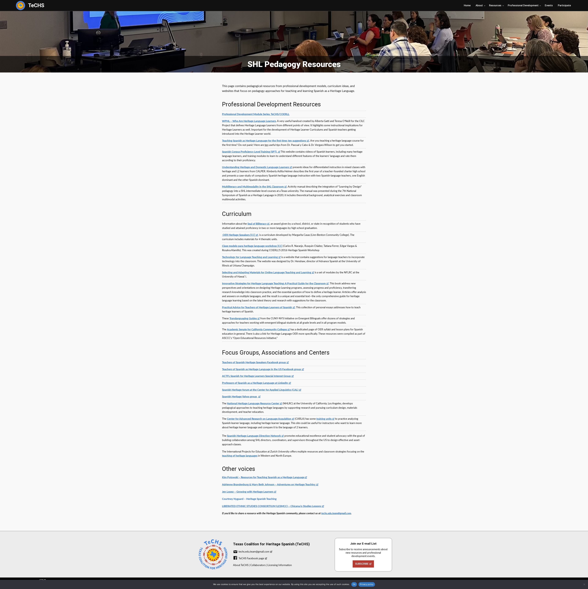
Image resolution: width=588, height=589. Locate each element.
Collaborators (258, 565)
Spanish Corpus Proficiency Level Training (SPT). (249, 151)
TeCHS (36, 5)
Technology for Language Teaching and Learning (250, 257)
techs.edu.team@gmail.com (254, 551)
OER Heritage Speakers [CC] (238, 235)
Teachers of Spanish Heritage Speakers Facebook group (254, 362)
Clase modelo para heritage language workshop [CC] (252, 246)
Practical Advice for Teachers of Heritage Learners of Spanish (257, 307)
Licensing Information (279, 565)
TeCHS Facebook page (251, 558)
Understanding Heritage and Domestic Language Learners (255, 167)
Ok (354, 584)
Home (467, 5)
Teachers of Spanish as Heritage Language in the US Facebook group (261, 369)
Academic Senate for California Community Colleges (257, 329)
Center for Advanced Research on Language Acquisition (259, 419)
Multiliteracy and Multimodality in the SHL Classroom (253, 186)
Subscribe (362, 563)
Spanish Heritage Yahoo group (240, 396)
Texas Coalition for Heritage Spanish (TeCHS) (271, 544)
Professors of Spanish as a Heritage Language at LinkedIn (255, 383)
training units (324, 419)
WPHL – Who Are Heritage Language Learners (249, 121)
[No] (584, 584)
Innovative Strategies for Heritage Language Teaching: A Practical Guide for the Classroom (274, 283)
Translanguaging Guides (243, 318)
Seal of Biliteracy (256, 223)
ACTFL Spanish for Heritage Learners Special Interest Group (256, 376)
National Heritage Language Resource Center (253, 403)
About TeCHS (240, 565)
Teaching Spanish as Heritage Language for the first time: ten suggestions (264, 140)
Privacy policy (366, 584)
